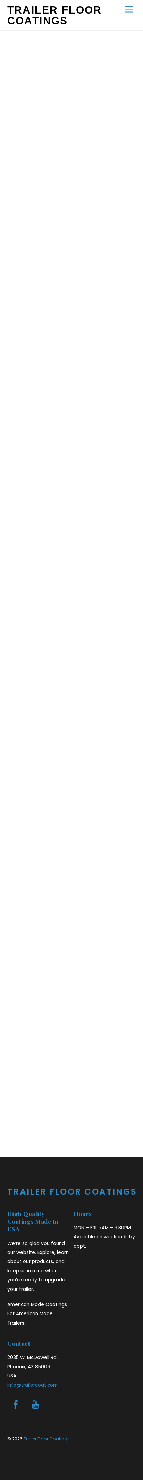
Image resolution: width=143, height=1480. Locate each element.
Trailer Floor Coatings (47, 1439)
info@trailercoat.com (32, 1385)
